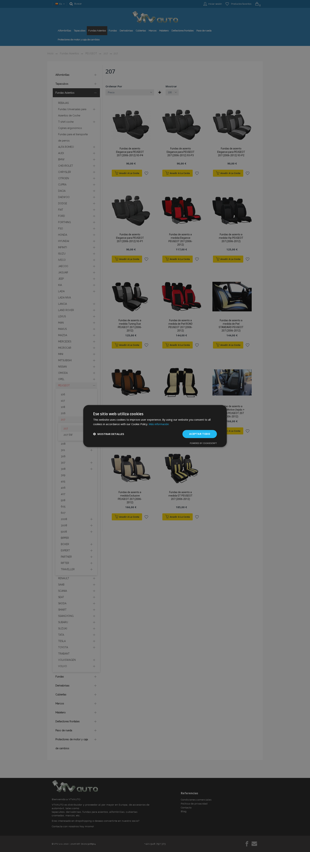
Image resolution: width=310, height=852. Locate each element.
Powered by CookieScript (203, 443)
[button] (108, 434)
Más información (159, 424)
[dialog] (155, 426)
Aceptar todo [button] (199, 434)
